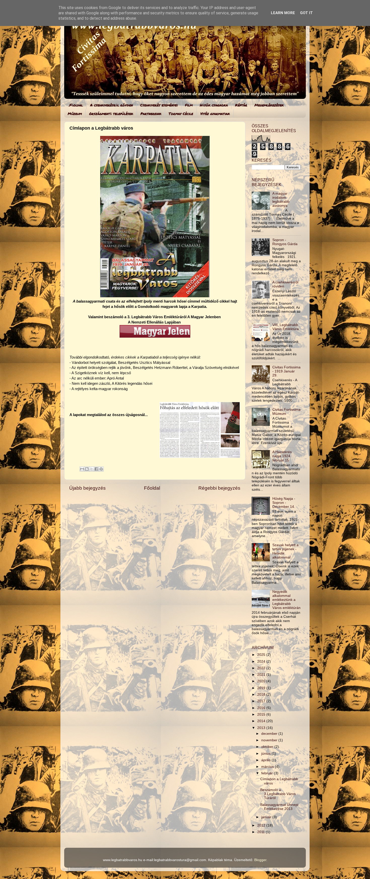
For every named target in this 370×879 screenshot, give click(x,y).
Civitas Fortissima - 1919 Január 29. (286, 371)
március (268, 767)
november (269, 740)
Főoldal (152, 488)
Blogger (260, 860)
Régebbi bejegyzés (219, 488)
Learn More (283, 13)
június (266, 753)
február (267, 773)
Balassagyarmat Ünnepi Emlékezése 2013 (279, 807)
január (266, 817)
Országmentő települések (111, 113)
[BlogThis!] (86, 469)
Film (189, 104)
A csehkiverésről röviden (111, 104)
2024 (261, 661)
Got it (306, 13)
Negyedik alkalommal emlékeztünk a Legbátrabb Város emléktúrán (286, 600)
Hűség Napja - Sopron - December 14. (283, 503)
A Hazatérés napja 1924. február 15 (282, 456)
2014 (261, 721)
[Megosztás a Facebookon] (96, 469)
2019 (261, 688)
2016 (261, 708)
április (266, 760)
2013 (261, 728)
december (269, 734)
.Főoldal (76, 104)
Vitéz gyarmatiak (215, 113)
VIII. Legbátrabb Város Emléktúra (285, 327)
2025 (261, 655)
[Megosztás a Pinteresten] (101, 469)
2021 (261, 675)
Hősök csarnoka (214, 104)
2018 (261, 694)
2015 (261, 714)
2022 (261, 668)
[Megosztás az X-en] (91, 469)
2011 (261, 832)
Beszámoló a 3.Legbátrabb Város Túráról (278, 794)
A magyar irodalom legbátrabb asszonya (280, 200)
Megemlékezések (269, 104)
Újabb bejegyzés (87, 488)
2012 (261, 825)
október (267, 747)
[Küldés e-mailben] (82, 469)
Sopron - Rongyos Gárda (285, 242)
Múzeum (75, 113)
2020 (261, 681)
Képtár (241, 104)
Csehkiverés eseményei (159, 104)
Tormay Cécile (181, 113)
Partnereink (150, 113)
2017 (261, 701)
